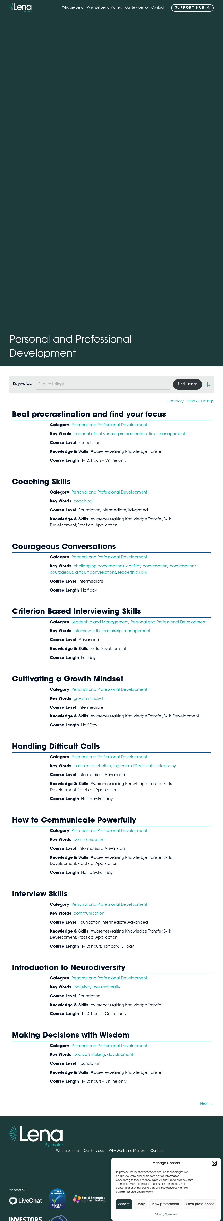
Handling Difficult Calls (56, 747)
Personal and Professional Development (109, 425)
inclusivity (83, 987)
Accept (123, 1204)
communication (89, 840)
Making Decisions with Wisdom (71, 1035)
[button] (214, 1163)
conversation (155, 566)
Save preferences (200, 1204)
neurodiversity (107, 987)
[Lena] (20, 7)
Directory (175, 401)
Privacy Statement (166, 1214)
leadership (112, 631)
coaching (83, 502)
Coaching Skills (41, 482)
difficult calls (142, 766)
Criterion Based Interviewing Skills (76, 612)
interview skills (87, 631)
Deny (140, 1204)
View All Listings (200, 401)
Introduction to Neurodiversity (68, 968)
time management (167, 434)
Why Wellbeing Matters (104, 7)
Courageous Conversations (64, 547)
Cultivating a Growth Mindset (67, 679)
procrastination (132, 434)
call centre (84, 766)
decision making (89, 1055)
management (137, 631)
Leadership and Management (99, 622)
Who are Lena (72, 7)
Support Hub (190, 7)
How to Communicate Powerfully (74, 821)
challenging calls (112, 766)
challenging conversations (99, 566)
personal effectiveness (95, 434)
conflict (133, 566)
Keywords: (22, 384)
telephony (166, 766)
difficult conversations (95, 573)
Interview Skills (40, 894)
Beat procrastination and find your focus (89, 415)
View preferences (165, 1204)
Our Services (134, 7)
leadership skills (132, 573)
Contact (157, 7)
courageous (61, 573)
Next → (207, 1104)
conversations (183, 566)
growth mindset (88, 699)
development (120, 1055)
